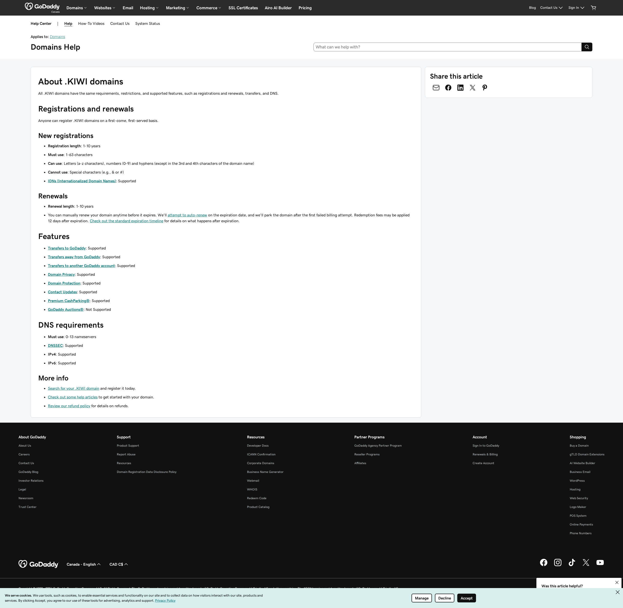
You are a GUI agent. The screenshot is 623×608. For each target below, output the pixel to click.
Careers (24, 454)
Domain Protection (64, 283)
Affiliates (360, 463)
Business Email (580, 471)
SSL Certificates (243, 8)
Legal (22, 489)
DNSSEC (55, 345)
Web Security (579, 498)
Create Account (483, 463)
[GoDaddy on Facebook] (543, 565)
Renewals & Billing (485, 454)
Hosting (575, 489)
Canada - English (81, 564)
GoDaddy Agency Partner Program (378, 445)
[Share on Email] (436, 88)
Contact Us (119, 23)
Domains (57, 36)
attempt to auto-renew (187, 215)
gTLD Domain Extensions (587, 454)
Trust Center (27, 506)
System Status (147, 23)
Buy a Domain (579, 445)
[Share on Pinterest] (485, 88)
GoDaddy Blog (28, 471)
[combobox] (448, 47)
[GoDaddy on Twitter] (586, 565)
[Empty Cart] (593, 7)
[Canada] (42, 6)
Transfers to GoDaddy (67, 248)
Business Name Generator (265, 471)
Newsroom (25, 498)
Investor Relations (31, 480)
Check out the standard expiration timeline (126, 221)
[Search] (587, 47)
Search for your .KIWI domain (73, 388)
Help (68, 23)
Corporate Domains (260, 463)
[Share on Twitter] (473, 88)
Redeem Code (256, 498)
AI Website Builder (582, 463)
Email (128, 8)
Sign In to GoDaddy (486, 445)
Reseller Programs (367, 454)
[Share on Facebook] (448, 88)
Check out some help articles (73, 397)
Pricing (305, 8)
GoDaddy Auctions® (65, 309)
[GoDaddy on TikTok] (572, 565)
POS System (578, 515)
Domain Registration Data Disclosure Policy (146, 471)
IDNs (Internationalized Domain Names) (82, 181)
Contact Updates (62, 292)
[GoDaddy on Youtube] (600, 565)
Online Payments (581, 524)
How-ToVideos (91, 23)
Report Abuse (126, 454)
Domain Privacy (61, 274)
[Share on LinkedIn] (460, 88)
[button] (617, 582)
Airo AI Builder (278, 8)
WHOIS (252, 489)
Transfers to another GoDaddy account (81, 265)
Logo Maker (578, 506)
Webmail (253, 480)
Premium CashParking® (69, 301)
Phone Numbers (581, 533)
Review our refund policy (69, 406)
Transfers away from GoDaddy (74, 257)
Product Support (128, 445)
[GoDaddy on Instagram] (557, 565)
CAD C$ (116, 564)
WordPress (577, 480)
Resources (124, 463)
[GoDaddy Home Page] (38, 564)
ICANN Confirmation (261, 454)
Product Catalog (258, 506)
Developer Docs (258, 445)
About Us (24, 445)
